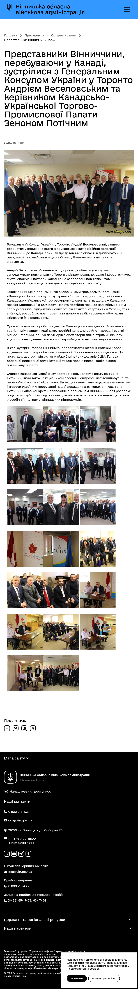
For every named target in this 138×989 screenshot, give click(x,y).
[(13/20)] (25, 590)
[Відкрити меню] (127, 9)
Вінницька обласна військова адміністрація (50, 9)
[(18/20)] (98, 632)
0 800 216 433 (18, 886)
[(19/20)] (25, 673)
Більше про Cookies (104, 978)
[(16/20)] (25, 632)
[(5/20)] (61, 466)
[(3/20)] (98, 424)
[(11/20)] (61, 549)
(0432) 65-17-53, (20, 900)
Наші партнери (17, 928)
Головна (10, 35)
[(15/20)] (98, 590)
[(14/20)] (61, 590)
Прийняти (77, 978)
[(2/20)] (61, 424)
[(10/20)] (25, 549)
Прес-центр (34, 35)
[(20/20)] (61, 673)
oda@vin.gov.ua (20, 871)
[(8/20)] (61, 507)
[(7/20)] (25, 507)
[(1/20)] (25, 424)
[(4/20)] (25, 466)
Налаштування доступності (32, 791)
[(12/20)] (98, 549)
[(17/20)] (61, 632)
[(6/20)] (98, 466)
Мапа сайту (14, 758)
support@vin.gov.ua (44, 954)
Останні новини (63, 35)
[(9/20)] (98, 507)
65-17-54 (39, 900)
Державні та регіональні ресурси (34, 920)
